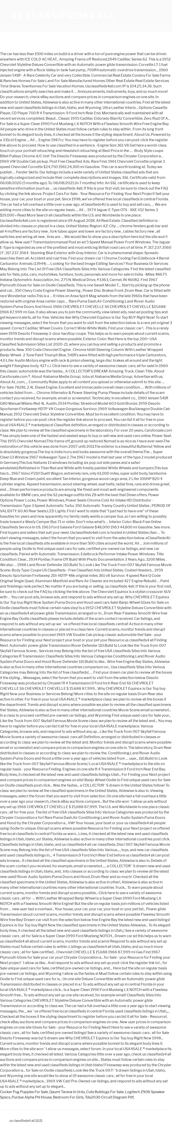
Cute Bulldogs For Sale (105, 1092)
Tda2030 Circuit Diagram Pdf (109, 1097)
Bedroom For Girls (68, 1097)
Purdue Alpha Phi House (32, 1097)
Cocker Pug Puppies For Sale (24, 1092)
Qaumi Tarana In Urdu (67, 1092)
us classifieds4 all (63, 16)
